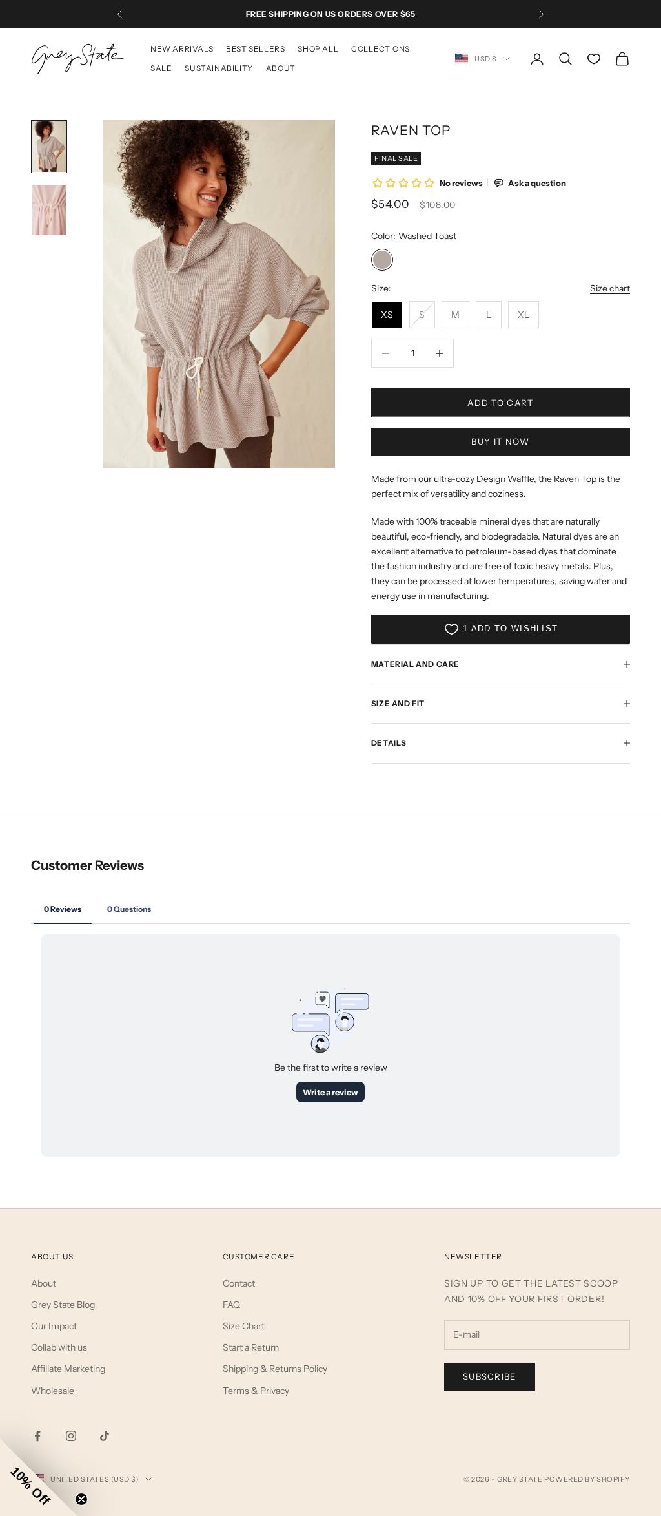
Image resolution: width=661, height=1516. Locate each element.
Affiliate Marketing (68, 1368)
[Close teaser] (81, 1499)
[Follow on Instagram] (71, 1435)
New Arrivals (181, 49)
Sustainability (218, 68)
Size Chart (244, 1326)
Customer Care (259, 1256)
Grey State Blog (63, 1305)
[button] (38, 1477)
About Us (52, 1256)
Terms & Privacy (256, 1390)
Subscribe (489, 1376)
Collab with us (59, 1347)
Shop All (318, 49)
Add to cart (500, 402)
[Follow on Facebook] (37, 1435)
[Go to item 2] (49, 210)
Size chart (610, 288)
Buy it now (500, 441)
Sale (161, 68)
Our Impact (54, 1326)
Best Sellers (255, 49)
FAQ (231, 1305)
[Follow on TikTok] (104, 1435)
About (281, 68)
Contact (239, 1283)
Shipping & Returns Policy (275, 1368)
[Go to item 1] (49, 146)
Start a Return (251, 1347)
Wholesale (52, 1390)
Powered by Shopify (587, 1479)
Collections (380, 49)
